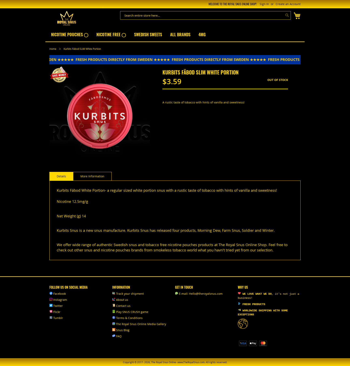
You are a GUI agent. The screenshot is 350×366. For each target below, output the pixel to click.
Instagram (60, 300)
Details (61, 176)
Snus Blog (122, 330)
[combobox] (205, 15)
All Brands (180, 34)
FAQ (119, 336)
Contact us (123, 306)
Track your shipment (130, 294)
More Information (92, 176)
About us (122, 300)
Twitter (58, 306)
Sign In (264, 4)
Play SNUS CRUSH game (132, 312)
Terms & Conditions (129, 318)
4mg (202, 34)
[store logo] (66, 19)
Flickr (56, 312)
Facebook (59, 294)
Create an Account (288, 4)
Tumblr (58, 318)
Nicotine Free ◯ (111, 34)
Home (52, 48)
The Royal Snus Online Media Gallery (141, 324)
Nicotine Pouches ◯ (69, 34)
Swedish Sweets (148, 34)
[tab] (61, 176)
